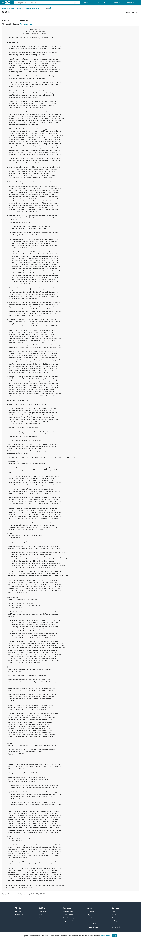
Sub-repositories (68, 915)
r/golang (114, 921)
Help (40, 921)
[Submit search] (78, 2)
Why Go (85, 3)
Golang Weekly (116, 927)
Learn (97, 3)
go (42, 8)
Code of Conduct (92, 927)
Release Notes (91, 921)
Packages (117, 3)
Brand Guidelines (92, 924)
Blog (88, 915)
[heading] (8, 2)
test (47, 8)
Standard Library (68, 911)
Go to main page (131, 12)
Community (130, 3)
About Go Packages (69, 918)
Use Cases (18, 911)
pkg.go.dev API (68, 921)
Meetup (114, 924)
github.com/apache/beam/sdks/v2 (28, 8)
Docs (105, 3)
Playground (42, 911)
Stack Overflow (44, 918)
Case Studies (19, 915)
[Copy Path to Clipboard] (50, 8)
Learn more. (105, 936)
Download (90, 911)
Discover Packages (8, 8)
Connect (115, 908)
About (89, 908)
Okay (114, 936)
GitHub (114, 915)
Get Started (43, 908)
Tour (40, 915)
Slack (113, 918)
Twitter (114, 911)
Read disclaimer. (26, 24)
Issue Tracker (91, 918)
